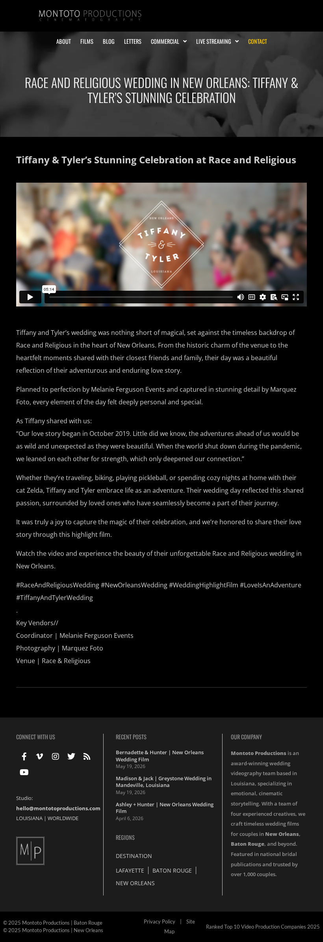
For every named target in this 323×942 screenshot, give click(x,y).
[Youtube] (24, 772)
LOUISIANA (29, 818)
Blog (109, 41)
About (63, 41)
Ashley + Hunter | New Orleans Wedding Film (164, 808)
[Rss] (87, 756)
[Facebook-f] (24, 756)
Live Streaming (213, 41)
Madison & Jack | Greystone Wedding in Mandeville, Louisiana (164, 782)
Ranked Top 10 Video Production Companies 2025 (263, 926)
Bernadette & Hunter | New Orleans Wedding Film (160, 756)
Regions (125, 837)
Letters (132, 41)
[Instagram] (55, 756)
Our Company (246, 737)
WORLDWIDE (63, 818)
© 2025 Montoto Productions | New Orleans (53, 930)
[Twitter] (71, 756)
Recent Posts (131, 737)
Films (86, 41)
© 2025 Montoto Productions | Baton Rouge (52, 923)
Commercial (165, 41)
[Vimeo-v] (40, 756)
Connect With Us (35, 737)
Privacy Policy (159, 921)
